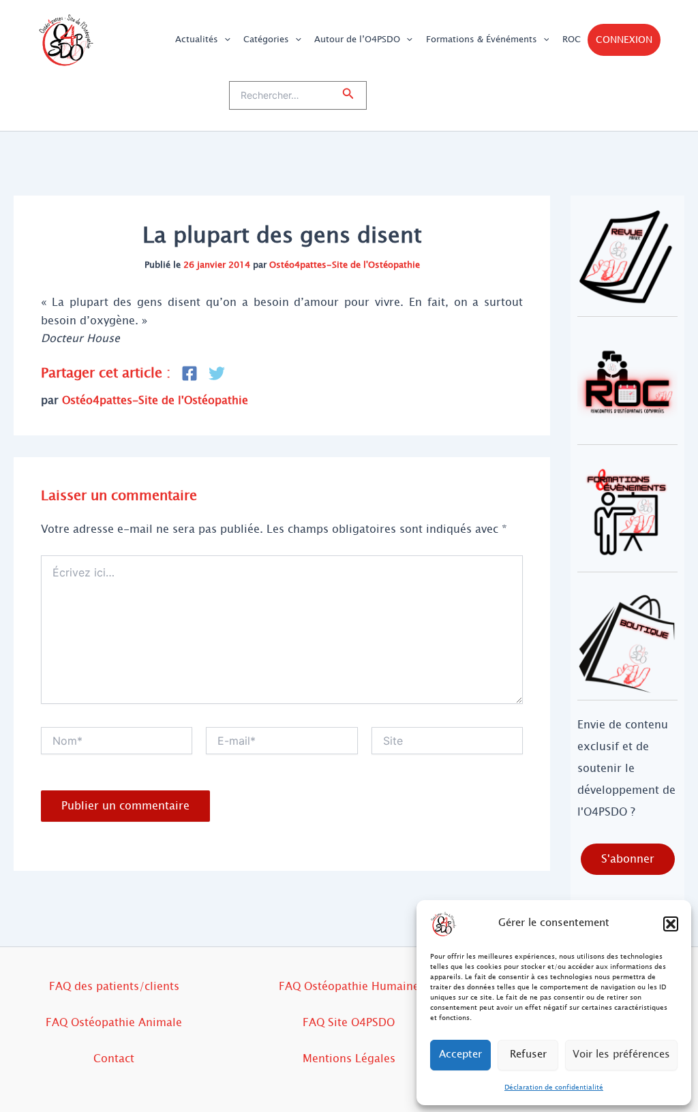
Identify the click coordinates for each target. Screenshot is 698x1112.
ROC (571, 39)
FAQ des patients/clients (114, 986)
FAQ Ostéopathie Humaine (349, 986)
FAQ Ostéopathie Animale (114, 1022)
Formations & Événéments (481, 39)
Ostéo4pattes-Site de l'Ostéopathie (344, 265)
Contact (113, 1058)
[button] (671, 924)
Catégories (266, 39)
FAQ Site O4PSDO (349, 1022)
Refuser (528, 1054)
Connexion (624, 40)
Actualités (196, 39)
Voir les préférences (621, 1054)
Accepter (460, 1054)
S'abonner (627, 858)
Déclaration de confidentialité (553, 1087)
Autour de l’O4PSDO (357, 39)
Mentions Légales (349, 1058)
